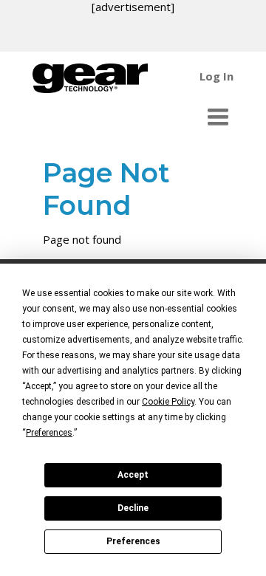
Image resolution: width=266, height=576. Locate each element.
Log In (216, 76)
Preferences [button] (49, 433)
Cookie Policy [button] (168, 402)
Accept (133, 475)
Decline (133, 508)
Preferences (133, 541)
